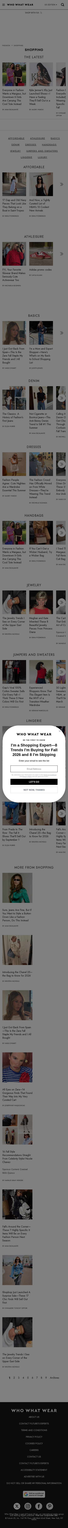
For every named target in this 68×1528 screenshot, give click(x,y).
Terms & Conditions (49, 775)
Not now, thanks (34, 790)
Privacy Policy (27, 776)
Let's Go (34, 782)
